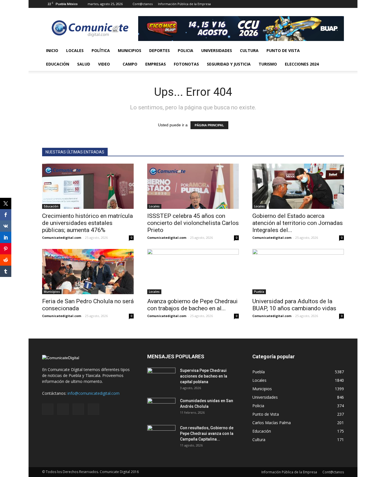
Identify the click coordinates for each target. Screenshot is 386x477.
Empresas (155, 64)
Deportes (159, 50)
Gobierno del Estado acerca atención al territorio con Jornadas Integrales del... (297, 223)
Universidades (216, 50)
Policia (185, 50)
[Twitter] (330, 4)
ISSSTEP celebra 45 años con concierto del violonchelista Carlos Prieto (193, 223)
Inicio (52, 50)
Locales (75, 50)
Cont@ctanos (143, 4)
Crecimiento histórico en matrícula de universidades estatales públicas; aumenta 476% (87, 223)
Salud (83, 64)
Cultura (249, 50)
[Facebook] (311, 4)
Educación (57, 64)
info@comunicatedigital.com (94, 393)
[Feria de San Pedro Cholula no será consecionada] (88, 271)
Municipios (129, 50)
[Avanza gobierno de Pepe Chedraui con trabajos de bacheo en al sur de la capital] (193, 271)
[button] (337, 57)
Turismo (268, 64)
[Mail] (321, 4)
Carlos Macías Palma (271, 422)
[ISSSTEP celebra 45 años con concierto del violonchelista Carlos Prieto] (193, 186)
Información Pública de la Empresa (184, 4)
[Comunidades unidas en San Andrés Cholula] (161, 408)
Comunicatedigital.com (61, 237)
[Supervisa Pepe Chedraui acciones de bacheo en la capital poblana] (161, 377)
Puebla (259, 292)
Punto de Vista (283, 50)
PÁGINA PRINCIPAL (209, 125)
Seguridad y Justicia (229, 64)
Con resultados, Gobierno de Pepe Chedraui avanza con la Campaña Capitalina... (206, 433)
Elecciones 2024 (302, 64)
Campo (130, 64)
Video (104, 64)
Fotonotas (186, 64)
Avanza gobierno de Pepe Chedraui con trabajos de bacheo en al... (192, 305)
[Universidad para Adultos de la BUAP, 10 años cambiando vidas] (298, 271)
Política (101, 50)
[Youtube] (339, 4)
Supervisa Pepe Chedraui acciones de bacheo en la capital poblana (203, 376)
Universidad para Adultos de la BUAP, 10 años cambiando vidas (294, 305)
